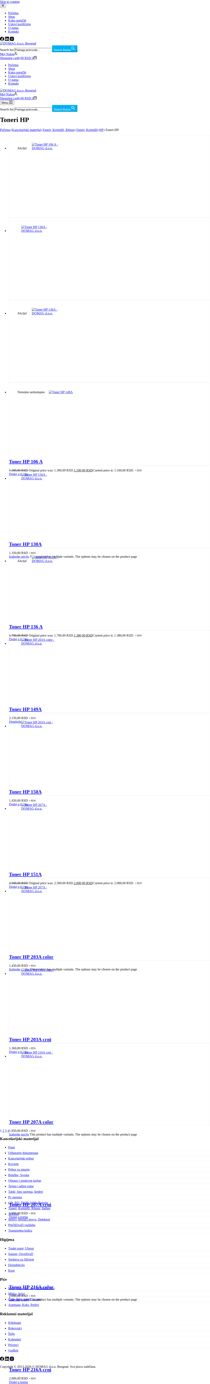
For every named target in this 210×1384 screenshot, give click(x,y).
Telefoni (13, 1214)
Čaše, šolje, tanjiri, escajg (24, 1299)
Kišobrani (14, 1322)
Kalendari (14, 1339)
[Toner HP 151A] (50, 561)
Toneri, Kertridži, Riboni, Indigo (29, 1208)
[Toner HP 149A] (67, 392)
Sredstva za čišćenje (21, 1259)
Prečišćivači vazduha (21, 1225)
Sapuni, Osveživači (20, 1254)
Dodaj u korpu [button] (18, 1382)
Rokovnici (15, 1328)
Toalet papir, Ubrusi (21, 1248)
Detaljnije (15, 721)
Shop (11, 68)
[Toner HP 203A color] (39, 643)
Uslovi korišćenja (19, 76)
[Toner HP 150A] (39, 478)
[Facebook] (2, 1359)
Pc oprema (15, 1197)
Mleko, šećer (16, 1293)
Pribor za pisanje (19, 1169)
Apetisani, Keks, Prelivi (23, 1305)
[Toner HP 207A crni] (39, 891)
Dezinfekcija (16, 1265)
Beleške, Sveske (18, 1175)
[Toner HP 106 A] (50, 148)
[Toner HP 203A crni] (39, 726)
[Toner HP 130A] (39, 230)
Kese (11, 1270)
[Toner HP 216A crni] (39, 1056)
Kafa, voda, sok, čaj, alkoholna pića (31, 1288)
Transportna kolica (20, 1230)
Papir (11, 1147)
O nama (13, 80)
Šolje (11, 1334)
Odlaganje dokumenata (23, 1153)
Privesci (13, 1345)
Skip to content (9, 1)
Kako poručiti (17, 72)
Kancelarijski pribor (21, 1158)
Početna (13, 65)
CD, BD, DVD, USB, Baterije (28, 1203)
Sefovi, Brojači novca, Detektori (29, 1219)
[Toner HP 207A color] (39, 808)
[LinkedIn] (7, 1359)
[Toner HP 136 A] (50, 313)
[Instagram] (12, 1359)
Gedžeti (13, 1350)
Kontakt (13, 83)
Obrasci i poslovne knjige (24, 1180)
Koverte (13, 1164)
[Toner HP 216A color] (39, 973)
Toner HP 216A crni (30, 1369)
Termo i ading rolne (21, 1186)
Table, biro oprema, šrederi (25, 1191)
